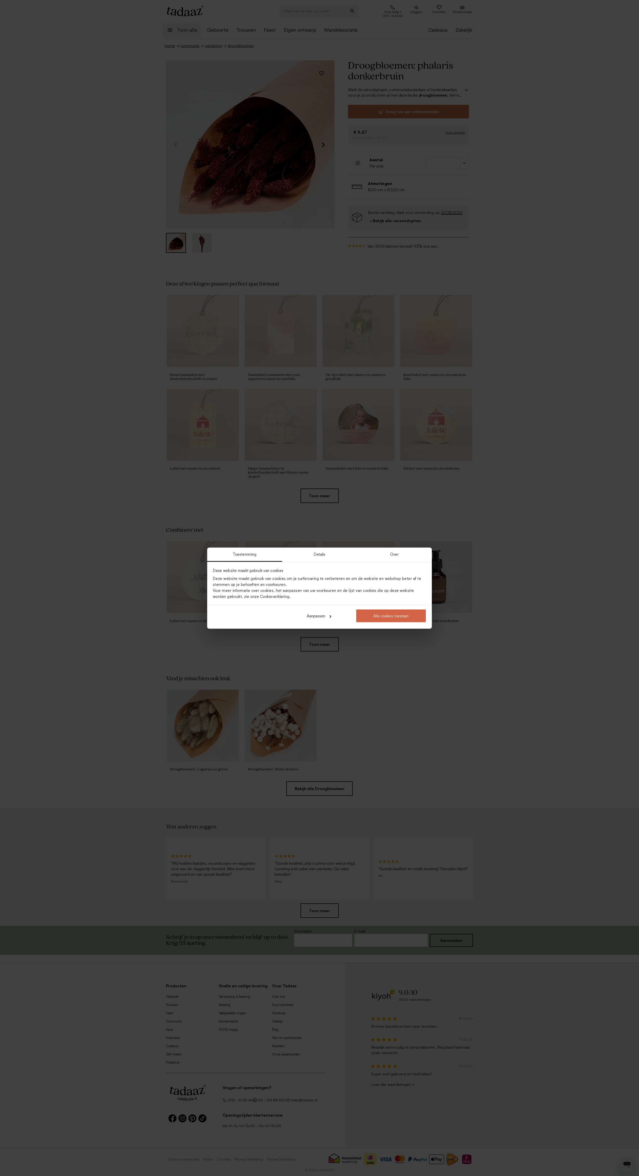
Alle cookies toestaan (391, 616)
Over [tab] (394, 554)
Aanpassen (316, 616)
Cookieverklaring (275, 596)
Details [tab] (319, 554)
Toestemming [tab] (244, 554)
